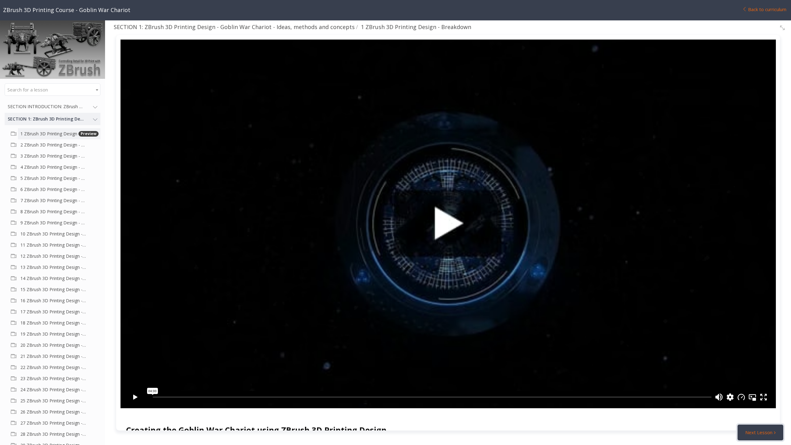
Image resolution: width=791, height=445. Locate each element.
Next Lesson (758, 432)
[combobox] (52, 89)
